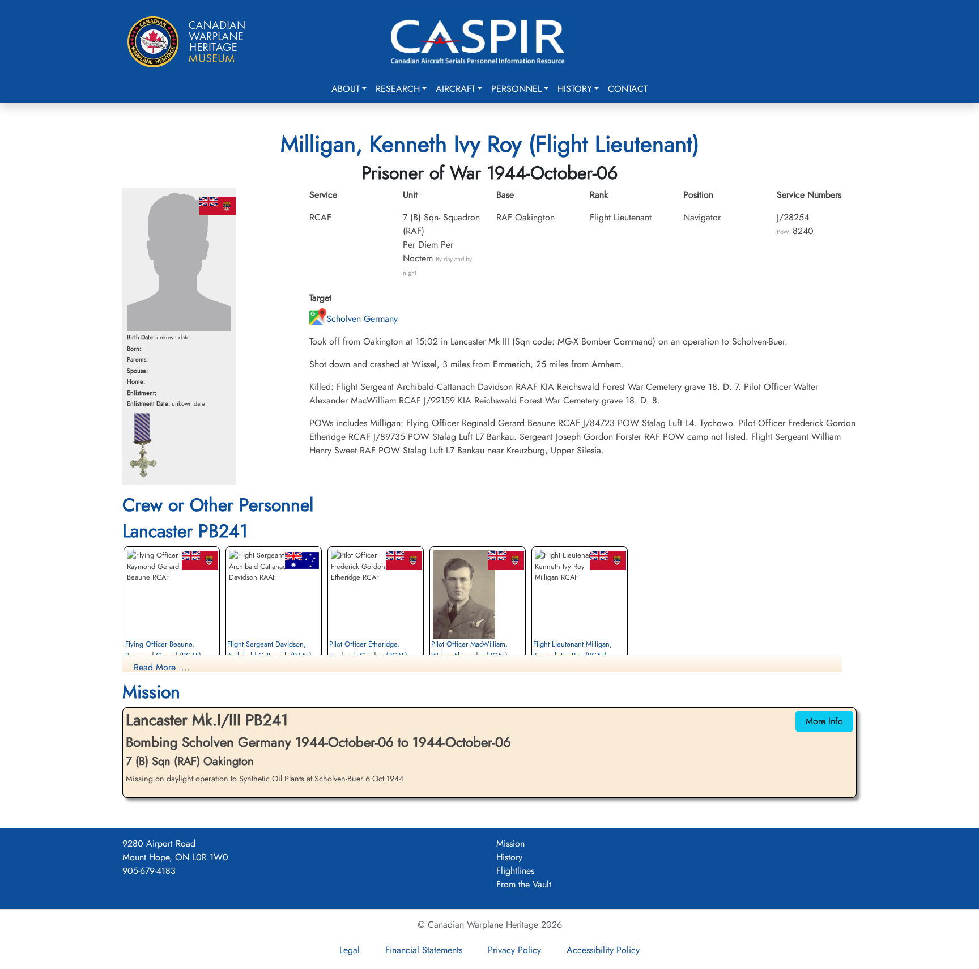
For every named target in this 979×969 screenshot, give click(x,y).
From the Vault (523, 884)
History (574, 88)
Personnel (516, 88)
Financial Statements (423, 950)
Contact (628, 88)
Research (398, 88)
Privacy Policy (514, 950)
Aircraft (455, 88)
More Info (824, 721)
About (345, 88)
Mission (510, 843)
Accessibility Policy (603, 950)
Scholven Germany (362, 318)
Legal (349, 950)
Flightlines (515, 870)
